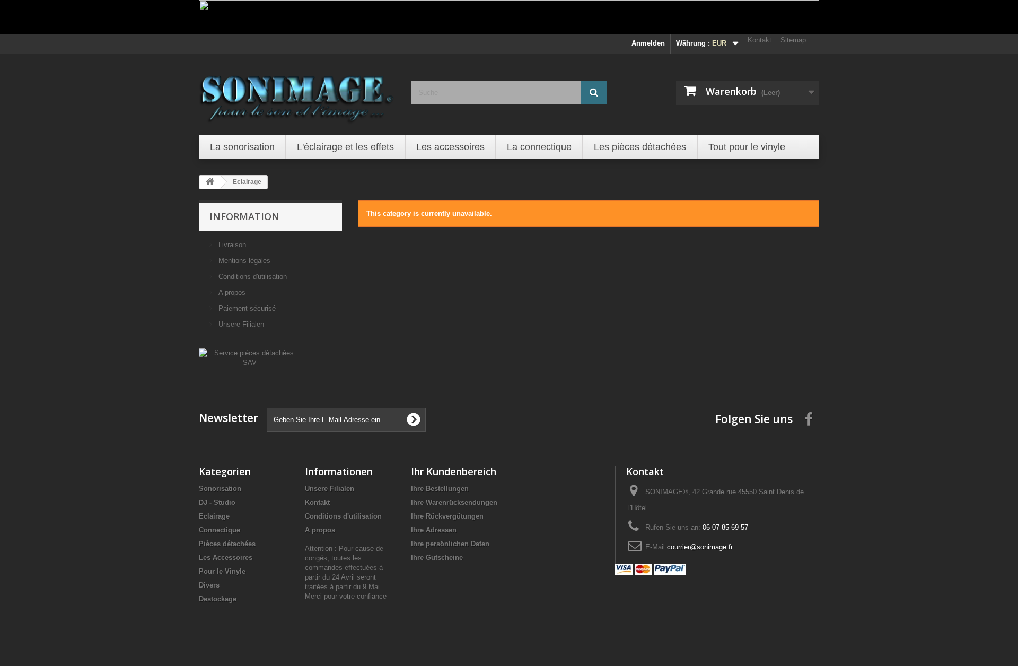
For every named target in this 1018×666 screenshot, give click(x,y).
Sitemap (793, 40)
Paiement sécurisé (246, 308)
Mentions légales (243, 261)
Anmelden (648, 43)
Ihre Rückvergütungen (447, 516)
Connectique (219, 530)
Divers (209, 585)
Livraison (231, 245)
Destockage (217, 599)
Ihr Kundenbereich (453, 471)
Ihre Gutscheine (437, 558)
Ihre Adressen (434, 530)
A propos (230, 292)
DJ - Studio (217, 502)
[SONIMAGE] (297, 93)
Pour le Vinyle (222, 571)
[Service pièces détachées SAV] (249, 357)
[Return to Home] (210, 182)
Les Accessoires (225, 558)
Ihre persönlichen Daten (450, 544)
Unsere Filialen (240, 324)
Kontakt (759, 40)
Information (244, 216)
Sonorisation (220, 489)
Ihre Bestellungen (440, 489)
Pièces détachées (227, 544)
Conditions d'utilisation (251, 277)
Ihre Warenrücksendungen (454, 502)
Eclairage (214, 516)
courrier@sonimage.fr (700, 547)
